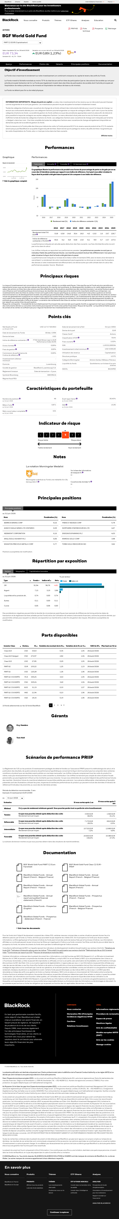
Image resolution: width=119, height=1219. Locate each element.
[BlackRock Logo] (18, 1007)
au (4, 798)
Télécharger (112, 28)
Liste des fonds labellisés (35, 1188)
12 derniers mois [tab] (79, 164)
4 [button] (61, 705)
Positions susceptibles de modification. (18, 552)
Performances (25, 64)
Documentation (105, 64)
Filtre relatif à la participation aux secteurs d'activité (66, 950)
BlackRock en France (11, 1182)
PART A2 (7, 666)
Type (6, 580)
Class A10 (8, 651)
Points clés (44, 64)
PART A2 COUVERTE (12, 677)
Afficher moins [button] (106, 136)
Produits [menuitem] (46, 20)
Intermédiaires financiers (94, 2)
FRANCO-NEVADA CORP (71, 523)
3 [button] (57, 705)
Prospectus (99, 28)
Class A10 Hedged (11, 656)
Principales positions (80, 64)
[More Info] (75, 52)
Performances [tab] (39, 157)
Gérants (59, 64)
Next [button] (63, 705)
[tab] (16, 170)
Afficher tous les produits (35, 1185)
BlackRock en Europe (12, 1185)
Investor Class (9, 646)
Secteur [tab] (8, 571)
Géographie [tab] (20, 571)
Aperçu (9, 64)
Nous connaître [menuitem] (30, 20)
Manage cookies (103, 1045)
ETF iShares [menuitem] (71, 20)
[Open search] (115, 20)
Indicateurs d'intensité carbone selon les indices (28, 950)
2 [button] (54, 705)
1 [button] (50, 705)
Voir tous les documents (29, 928)
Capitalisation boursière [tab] (38, 571)
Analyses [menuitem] (85, 20)
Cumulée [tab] (63, 164)
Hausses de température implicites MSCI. (48, 952)
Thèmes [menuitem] (57, 20)
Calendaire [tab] (38, 164)
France (110, 2)
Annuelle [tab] (50, 164)
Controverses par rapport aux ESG (19, 952)
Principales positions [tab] (13, 508)
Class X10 (8, 661)
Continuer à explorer (59, 1212)
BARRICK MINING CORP (13, 523)
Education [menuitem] (98, 20)
